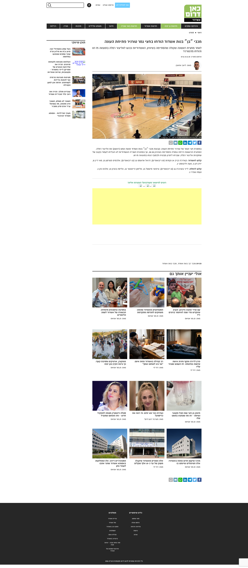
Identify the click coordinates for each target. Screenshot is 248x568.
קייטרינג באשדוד (112, 538)
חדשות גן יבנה (171, 26)
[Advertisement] (147, 206)
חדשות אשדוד (150, 26)
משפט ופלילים (95, 26)
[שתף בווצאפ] (180, 143)
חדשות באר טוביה (129, 26)
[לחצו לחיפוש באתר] (49, 5)
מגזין (66, 26)
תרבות (78, 26)
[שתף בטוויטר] (195, 143)
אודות (98, 5)
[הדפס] (171, 143)
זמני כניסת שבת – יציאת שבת (112, 543)
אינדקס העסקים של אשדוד (112, 550)
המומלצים (112, 530)
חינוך (111, 26)
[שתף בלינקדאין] (185, 143)
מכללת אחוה (112, 534)
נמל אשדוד (112, 522)
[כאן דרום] (189, 11)
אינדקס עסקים (191, 26)
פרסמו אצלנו (108, 5)
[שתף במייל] (175, 143)
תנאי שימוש (135, 518)
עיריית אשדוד (112, 518)
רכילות (53, 26)
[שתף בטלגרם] (190, 143)
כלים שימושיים (135, 513)
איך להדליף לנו (122, 5)
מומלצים (112, 513)
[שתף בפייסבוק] (89, 5)
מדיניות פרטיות (136, 526)
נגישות (136, 530)
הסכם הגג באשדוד (112, 526)
